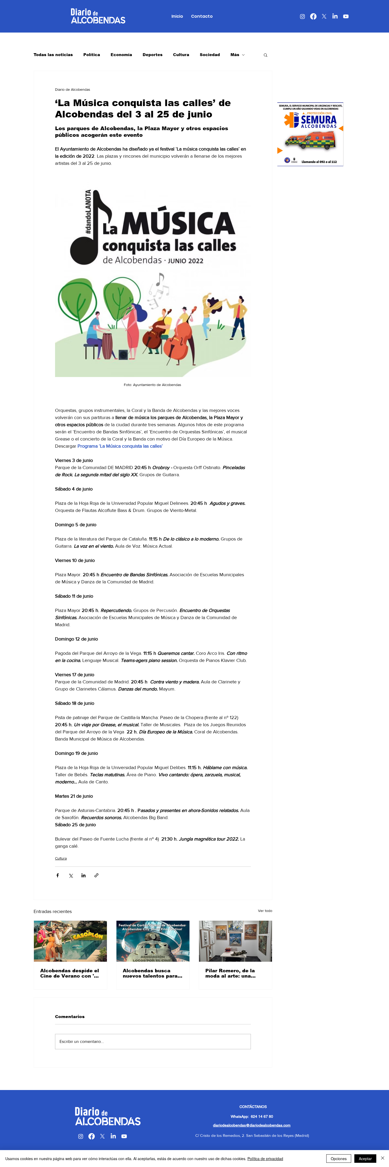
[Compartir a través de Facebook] (57, 875)
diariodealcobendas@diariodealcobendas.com (252, 1125)
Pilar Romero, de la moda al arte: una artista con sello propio (235, 973)
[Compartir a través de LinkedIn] (83, 875)
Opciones (339, 1158)
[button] (265, 55)
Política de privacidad (265, 1158)
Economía (121, 54)
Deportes (152, 54)
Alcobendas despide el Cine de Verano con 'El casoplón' (69, 973)
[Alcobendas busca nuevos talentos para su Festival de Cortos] (152, 941)
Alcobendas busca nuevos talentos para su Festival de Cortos (150, 973)
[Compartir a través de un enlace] (96, 875)
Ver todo (265, 911)
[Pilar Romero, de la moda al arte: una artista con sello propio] (235, 941)
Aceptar (365, 1158)
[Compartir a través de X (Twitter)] (70, 875)
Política (91, 54)
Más (234, 54)
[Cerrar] (382, 1158)
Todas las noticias (53, 54)
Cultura (181, 54)
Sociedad (210, 54)
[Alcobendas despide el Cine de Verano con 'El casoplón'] (70, 941)
